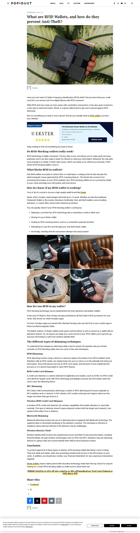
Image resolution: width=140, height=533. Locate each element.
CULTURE (76, 3)
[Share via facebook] (30, 501)
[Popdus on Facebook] (114, 3)
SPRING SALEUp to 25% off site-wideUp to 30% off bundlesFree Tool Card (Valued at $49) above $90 (70, 472)
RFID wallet (95, 116)
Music (52, 3)
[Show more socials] (59, 501)
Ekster (83, 192)
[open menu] (8, 3)
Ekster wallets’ (33, 463)
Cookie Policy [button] (65, 524)
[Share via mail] (51, 501)
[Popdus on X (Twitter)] (118, 3)
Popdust (35, 88)
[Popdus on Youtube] (121, 3)
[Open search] (132, 3)
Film (61, 3)
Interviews (89, 3)
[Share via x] (37, 501)
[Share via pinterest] (44, 501)
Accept (129, 525)
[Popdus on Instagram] (125, 3)
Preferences (95, 525)
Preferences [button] (29, 526)
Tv (68, 3)
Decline (112, 525)
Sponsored (31, 12)
